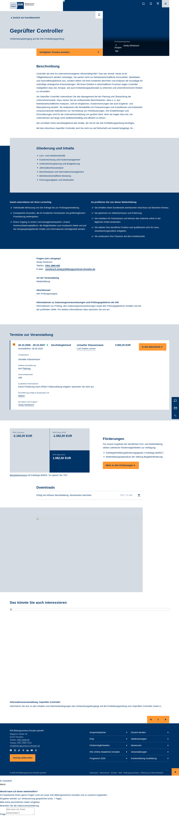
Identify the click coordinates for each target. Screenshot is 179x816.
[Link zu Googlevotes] (36, 750)
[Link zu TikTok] (19, 750)
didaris (21, 396)
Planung (26, 368)
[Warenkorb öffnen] (158, 3)
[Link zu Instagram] (15, 750)
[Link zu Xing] (23, 750)
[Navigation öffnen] (165, 3)
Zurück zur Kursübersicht (26, 17)
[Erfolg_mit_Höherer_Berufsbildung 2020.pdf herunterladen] (139, 495)
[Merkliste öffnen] (151, 3)
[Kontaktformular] (175, 400)
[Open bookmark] (99, 14)
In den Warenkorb (151, 347)
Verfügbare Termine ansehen (54, 52)
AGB (120, 773)
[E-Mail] (175, 408)
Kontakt (114, 773)
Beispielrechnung (18, 475)
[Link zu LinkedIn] (28, 750)
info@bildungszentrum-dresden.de (25, 746)
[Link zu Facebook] (11, 750)
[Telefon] (175, 415)
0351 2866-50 (23, 740)
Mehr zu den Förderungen (119, 465)
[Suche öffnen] (143, 3)
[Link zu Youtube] (32, 750)
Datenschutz (104, 773)
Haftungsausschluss (131, 773)
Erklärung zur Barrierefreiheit (151, 773)
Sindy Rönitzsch (26, 405)
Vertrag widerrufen (22, 758)
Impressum (94, 773)
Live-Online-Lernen (86, 348)
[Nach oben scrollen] (175, 772)
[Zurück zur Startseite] (22, 5)
